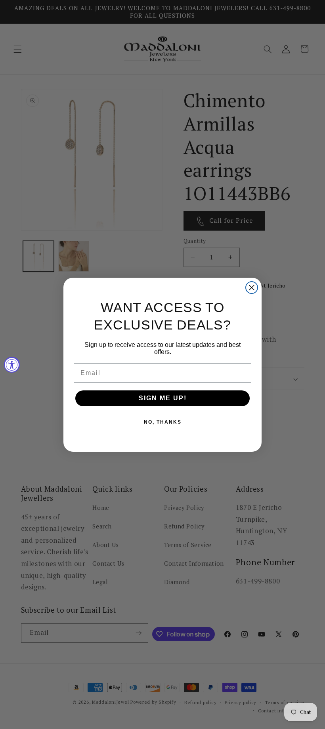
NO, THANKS (163, 422)
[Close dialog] (252, 287)
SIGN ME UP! (163, 398)
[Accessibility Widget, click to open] (12, 365)
